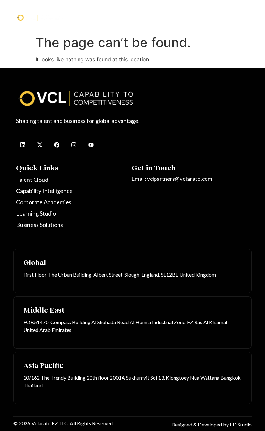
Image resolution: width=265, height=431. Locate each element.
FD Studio (241, 424)
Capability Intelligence (131, 11)
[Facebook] (57, 144)
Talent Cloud (90, 11)
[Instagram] (73, 144)
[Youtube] (91, 144)
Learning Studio (223, 11)
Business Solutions (99, 21)
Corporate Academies (180, 11)
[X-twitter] (40, 144)
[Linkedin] (22, 144)
